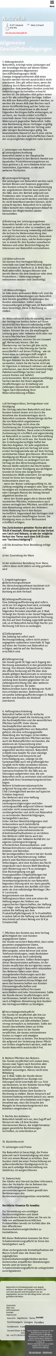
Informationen (12, 1310)
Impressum (11, 1315)
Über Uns (10, 1308)
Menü (52, 6)
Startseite (11, 1305)
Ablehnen (47, 1352)
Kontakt (9, 1312)
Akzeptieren (35, 1352)
